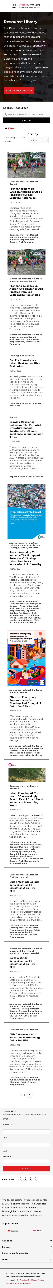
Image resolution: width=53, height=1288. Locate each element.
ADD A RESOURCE (19, 90)
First (5, 1138)
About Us (7, 1241)
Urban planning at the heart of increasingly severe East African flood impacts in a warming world (26, 799)
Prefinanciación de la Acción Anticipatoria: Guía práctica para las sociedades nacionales (26, 290)
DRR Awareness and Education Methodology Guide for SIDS (24, 1037)
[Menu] (9, 6)
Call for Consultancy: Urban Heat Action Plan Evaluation (24, 363)
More (5, 1259)
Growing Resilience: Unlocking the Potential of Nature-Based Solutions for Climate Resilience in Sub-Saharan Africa (26, 429)
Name (7, 1124)
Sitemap (27, 1283)
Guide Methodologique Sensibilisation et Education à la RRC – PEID (24, 886)
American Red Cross (28, 1280)
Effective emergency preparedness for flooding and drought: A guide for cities (25, 702)
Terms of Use (17, 1283)
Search (26, 120)
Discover (6, 1247)
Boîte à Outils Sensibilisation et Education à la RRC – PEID (23, 962)
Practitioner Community (15, 1253)
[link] (29, 1094)
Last (5, 1151)
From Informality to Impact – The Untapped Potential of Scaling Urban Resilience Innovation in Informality (25, 558)
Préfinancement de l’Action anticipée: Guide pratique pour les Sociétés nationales (25, 193)
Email (7, 1156)
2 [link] (24, 1095)
